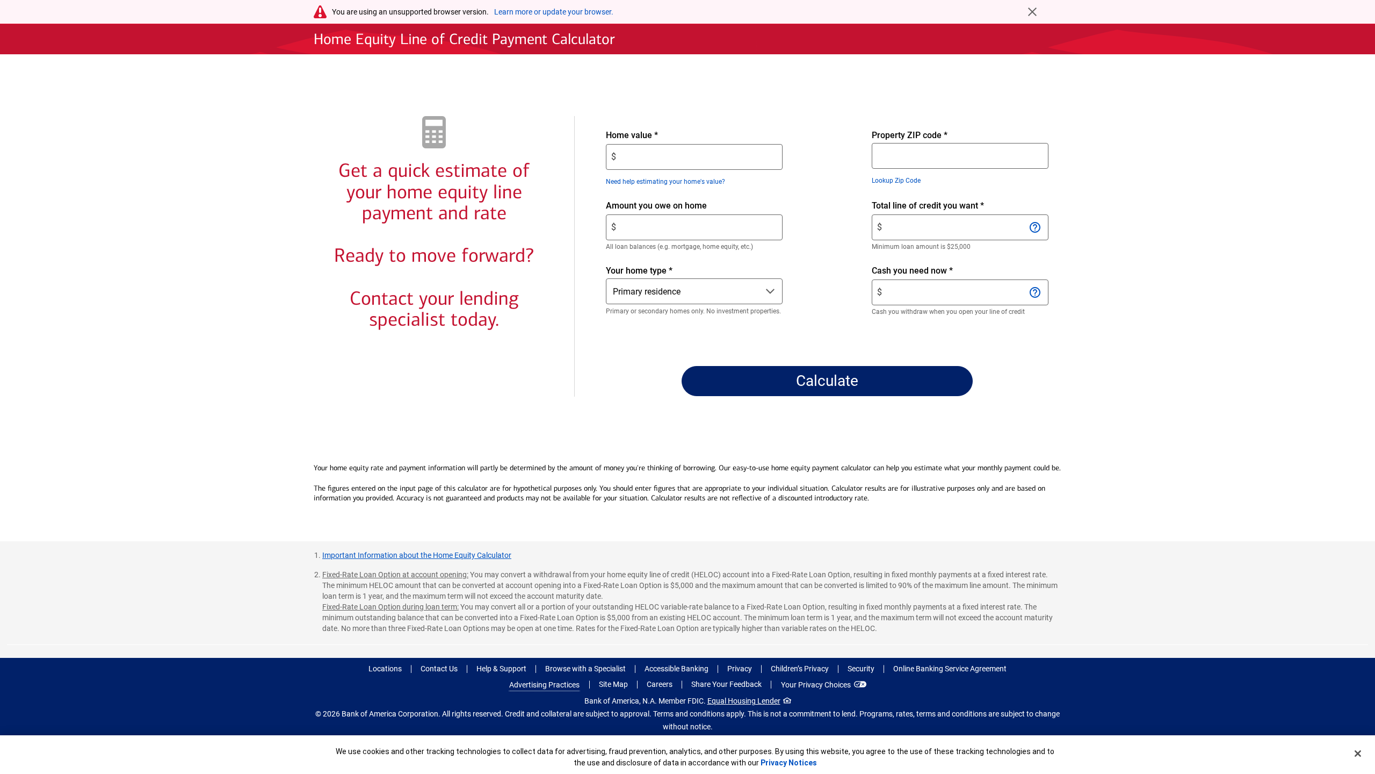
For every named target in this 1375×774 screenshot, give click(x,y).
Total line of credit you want (946, 206)
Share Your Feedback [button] (726, 684)
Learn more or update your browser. (553, 12)
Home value (650, 136)
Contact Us (439, 668)
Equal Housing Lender (743, 701)
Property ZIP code (909, 135)
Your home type (639, 271)
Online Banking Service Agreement (950, 668)
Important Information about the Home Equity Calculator (416, 555)
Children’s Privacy (800, 668)
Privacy (739, 668)
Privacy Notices (789, 762)
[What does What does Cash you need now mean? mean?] (1035, 292)
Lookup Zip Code (896, 180)
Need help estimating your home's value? (665, 181)
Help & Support (501, 668)
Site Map (613, 684)
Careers (659, 684)
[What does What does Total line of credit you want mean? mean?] (1035, 227)
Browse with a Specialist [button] (585, 668)
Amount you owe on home (674, 206)
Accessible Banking (676, 668)
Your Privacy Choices (816, 684)
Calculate (827, 381)
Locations (385, 668)
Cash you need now (930, 271)
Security (861, 668)
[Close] (1358, 753)
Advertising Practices (544, 684)
